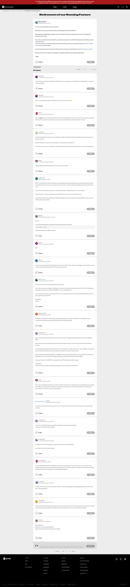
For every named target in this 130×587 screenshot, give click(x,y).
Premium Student (84, 570)
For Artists (45, 561)
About (26, 561)
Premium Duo (83, 564)
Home (9, 10)
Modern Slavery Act (54, 584)
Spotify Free (83, 573)
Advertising (46, 567)
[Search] (118, 7)
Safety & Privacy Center (12, 584)
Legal (4, 584)
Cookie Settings (30, 584)
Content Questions (19, 10)
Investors (45, 570)
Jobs (26, 564)
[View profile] (36, 22)
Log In (122, 7)
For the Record (28, 567)
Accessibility (45, 584)
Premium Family (83, 567)
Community (9, 7)
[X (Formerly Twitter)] (120, 559)
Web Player (64, 564)
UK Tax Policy (62, 584)
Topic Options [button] (37, 67)
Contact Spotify (65, 570)
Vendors (45, 573)
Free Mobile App (66, 567)
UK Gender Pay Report (71, 584)
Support (64, 561)
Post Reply (90, 546)
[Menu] (127, 7)
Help (55, 7)
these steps (73, 3)
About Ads (38, 584)
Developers (46, 564)
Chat (64, 7)
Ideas (75, 7)
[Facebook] (125, 559)
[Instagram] (116, 559)
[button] (94, 22)
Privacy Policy (22, 584)
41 (91, 69)
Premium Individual (84, 561)
